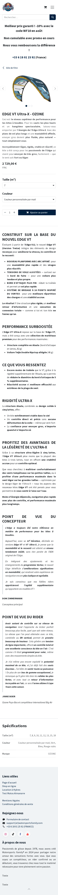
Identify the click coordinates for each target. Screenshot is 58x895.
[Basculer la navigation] (52, 7)
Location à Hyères (11, 789)
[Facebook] (20, 834)
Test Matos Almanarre (13, 793)
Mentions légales (11, 800)
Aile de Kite (12, 67)
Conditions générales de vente (17, 804)
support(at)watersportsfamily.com (25, 822)
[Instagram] (6, 834)
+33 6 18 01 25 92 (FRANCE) (20, 826)
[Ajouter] (14, 212)
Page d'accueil (9, 782)
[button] (3, 88)
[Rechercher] (53, 17)
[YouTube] (28, 834)
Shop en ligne (9, 786)
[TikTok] (13, 834)
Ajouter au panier (39, 212)
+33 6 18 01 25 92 (23, 57)
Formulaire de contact (18, 819)
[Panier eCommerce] (45, 7)
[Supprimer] (4, 212)
